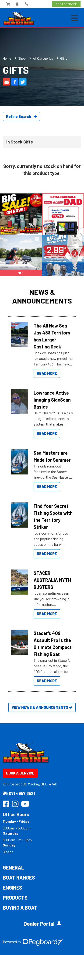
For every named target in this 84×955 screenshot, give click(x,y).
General (13, 867)
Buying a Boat (20, 907)
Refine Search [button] (19, 116)
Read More (47, 373)
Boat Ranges (19, 877)
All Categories (43, 58)
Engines (12, 887)
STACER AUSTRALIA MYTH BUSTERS (52, 580)
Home (7, 58)
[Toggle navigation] (74, 18)
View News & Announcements (40, 707)
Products (15, 897)
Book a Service (20, 773)
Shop (22, 58)
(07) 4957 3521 (21, 793)
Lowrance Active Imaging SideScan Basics (52, 399)
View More (19, 333)
